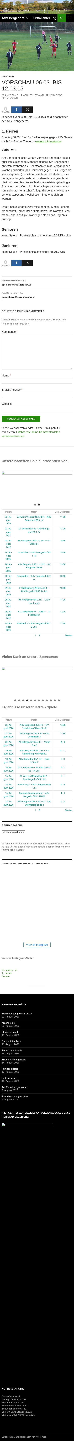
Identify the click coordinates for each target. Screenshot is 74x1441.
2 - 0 (63, 742)
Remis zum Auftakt (12, 1050)
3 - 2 (63, 767)
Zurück (5, 635)
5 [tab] (31, 700)
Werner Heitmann (33, 95)
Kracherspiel (8, 1022)
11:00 (62, 517)
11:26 (62, 611)
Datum (8, 512)
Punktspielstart (10, 1068)
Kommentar (10, 331)
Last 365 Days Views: (14, 1414)
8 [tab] (43, 700)
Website (7, 403)
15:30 (62, 540)
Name (6, 375)
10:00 (62, 588)
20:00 (62, 576)
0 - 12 (62, 750)
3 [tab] (23, 700)
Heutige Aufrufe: (11, 1399)
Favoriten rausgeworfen (15, 1096)
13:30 (62, 733)
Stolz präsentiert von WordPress (31, 1437)
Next (68, 485)
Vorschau (8, 76)
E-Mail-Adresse (12, 389)
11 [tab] (55, 700)
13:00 (62, 528)
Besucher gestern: (12, 1408)
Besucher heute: (11, 1402)
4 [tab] (27, 700)
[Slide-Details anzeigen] (37, 486)
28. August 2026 (8, 555)
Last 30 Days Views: (13, 1411)
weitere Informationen (48, 141)
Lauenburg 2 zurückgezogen (18, 295)
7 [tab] (39, 700)
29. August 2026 (8, 591)
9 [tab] (47, 700)
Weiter (68, 635)
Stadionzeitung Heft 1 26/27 (17, 1013)
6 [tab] (35, 700)
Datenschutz (7, 1437)
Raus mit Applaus (11, 1041)
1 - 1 (63, 776)
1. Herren (7, 973)
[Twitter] (27, 109)
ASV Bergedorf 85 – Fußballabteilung (29, 18)
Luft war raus (9, 1078)
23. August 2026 (8, 520)
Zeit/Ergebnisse (62, 512)
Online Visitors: (10, 1396)
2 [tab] (39, 505)
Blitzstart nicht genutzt (14, 1059)
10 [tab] (51, 700)
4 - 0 (63, 793)
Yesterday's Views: (12, 1405)
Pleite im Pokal (10, 1032)
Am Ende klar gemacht (14, 1087)
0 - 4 (63, 784)
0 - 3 (63, 801)
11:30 (62, 623)
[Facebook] (16, 109)
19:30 (62, 552)
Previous (6, 485)
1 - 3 (63, 759)
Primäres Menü (70, 18)
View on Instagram (37, 944)
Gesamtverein (9, 970)
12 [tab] (59, 700)
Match (34, 512)
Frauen (6, 976)
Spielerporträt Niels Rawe (16, 282)
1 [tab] (35, 505)
